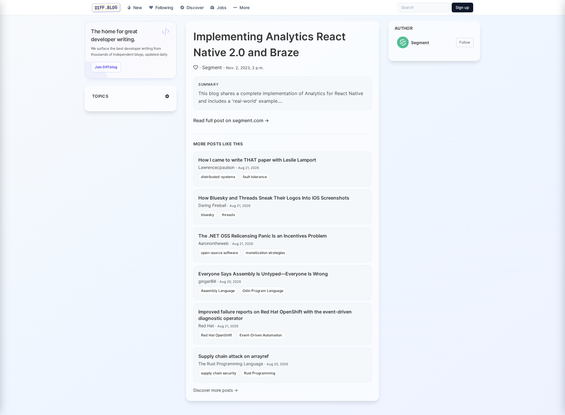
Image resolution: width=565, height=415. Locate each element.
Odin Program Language (262, 290)
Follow (464, 42)
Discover (195, 7)
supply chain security (218, 373)
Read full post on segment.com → (231, 120)
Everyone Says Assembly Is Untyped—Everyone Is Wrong (263, 274)
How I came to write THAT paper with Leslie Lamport (257, 160)
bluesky (207, 215)
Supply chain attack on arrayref (233, 356)
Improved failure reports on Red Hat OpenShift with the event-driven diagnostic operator (275, 315)
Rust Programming (259, 373)
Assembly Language (218, 290)
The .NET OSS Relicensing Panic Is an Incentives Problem (262, 236)
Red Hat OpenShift (216, 335)
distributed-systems (218, 177)
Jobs (222, 7)
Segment (212, 67)
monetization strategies (265, 252)
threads (228, 215)
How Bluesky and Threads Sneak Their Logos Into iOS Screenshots (273, 198)
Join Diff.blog (106, 67)
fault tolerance (255, 177)
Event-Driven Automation (261, 335)
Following (164, 7)
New (137, 7)
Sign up (462, 7)
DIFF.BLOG (106, 7)
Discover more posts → (215, 390)
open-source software (219, 252)
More (245, 7)
